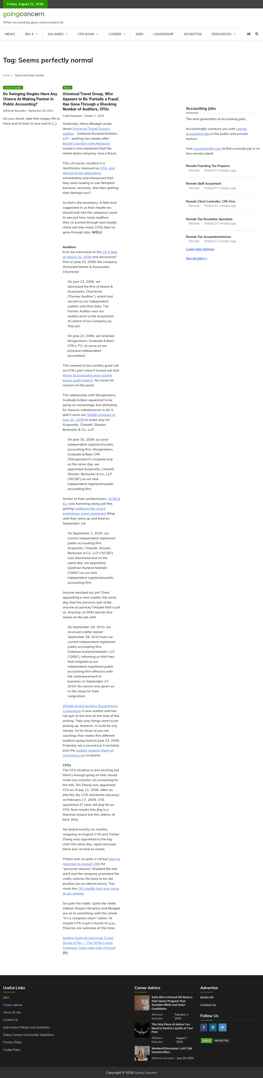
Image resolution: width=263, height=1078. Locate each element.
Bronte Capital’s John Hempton (86, 143)
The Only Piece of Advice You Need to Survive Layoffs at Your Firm (172, 1028)
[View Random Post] (249, 34)
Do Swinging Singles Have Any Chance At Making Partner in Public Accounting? (30, 98)
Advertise (193, 34)
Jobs (139, 34)
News (10, 34)
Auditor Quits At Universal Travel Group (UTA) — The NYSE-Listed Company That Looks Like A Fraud (89, 943)
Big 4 (29, 34)
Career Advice (12, 1005)
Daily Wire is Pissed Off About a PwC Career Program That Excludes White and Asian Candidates (172, 1003)
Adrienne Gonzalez (14, 110)
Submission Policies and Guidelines (26, 1027)
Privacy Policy (12, 1042)
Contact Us (10, 1020)
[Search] (257, 34)
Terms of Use (12, 1012)
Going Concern (146, 1072)
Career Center (13, 87)
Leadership (163, 34)
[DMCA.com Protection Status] (215, 1042)
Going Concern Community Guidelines (28, 1035)
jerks (111, 923)
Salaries (55, 34)
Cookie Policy (12, 1050)
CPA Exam (86, 34)
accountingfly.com (207, 148)
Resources (221, 34)
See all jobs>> (197, 258)
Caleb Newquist (72, 115)
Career (114, 34)
